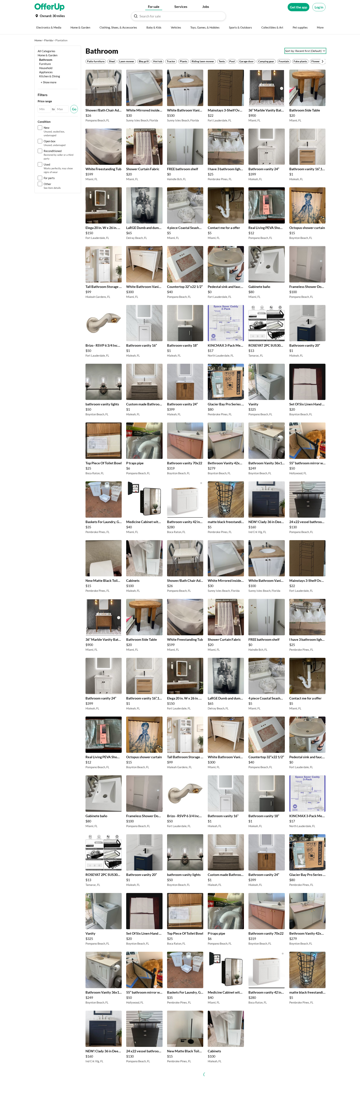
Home (38, 40)
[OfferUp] (49, 7)
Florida (48, 40)
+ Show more (48, 82)
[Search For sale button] (136, 16)
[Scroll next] (323, 61)
